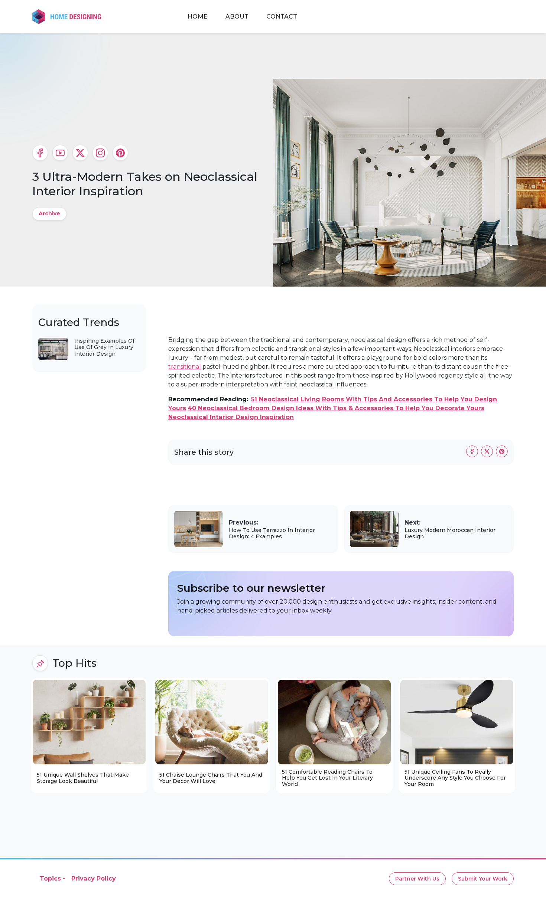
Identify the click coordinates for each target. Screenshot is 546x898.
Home (198, 16)
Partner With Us (417, 878)
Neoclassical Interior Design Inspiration (231, 417)
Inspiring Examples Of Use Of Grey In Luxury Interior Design (104, 347)
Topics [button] (50, 878)
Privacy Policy (93, 878)
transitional (184, 366)
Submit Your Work (482, 878)
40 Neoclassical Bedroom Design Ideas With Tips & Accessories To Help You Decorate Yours (336, 408)
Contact (281, 16)
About (236, 16)
